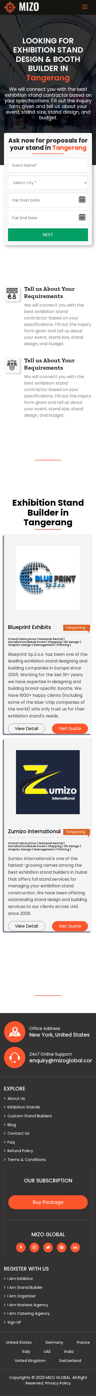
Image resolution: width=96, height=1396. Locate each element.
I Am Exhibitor (20, 1278)
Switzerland (70, 1361)
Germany (54, 1342)
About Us (16, 1098)
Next (48, 235)
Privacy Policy (58, 1383)
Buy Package (48, 1202)
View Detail (26, 728)
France (83, 1342)
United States (19, 1342)
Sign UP (14, 1322)
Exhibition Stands (23, 1107)
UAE (47, 1351)
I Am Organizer (21, 1296)
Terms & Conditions (26, 1159)
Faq (11, 1142)
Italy (26, 1351)
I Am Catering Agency (28, 1313)
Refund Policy (20, 1150)
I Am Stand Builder (24, 1287)
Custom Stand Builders (29, 1116)
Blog (11, 1124)
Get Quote (70, 728)
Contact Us (18, 1133)
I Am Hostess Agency (27, 1305)
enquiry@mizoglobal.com (60, 1061)
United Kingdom (30, 1361)
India (69, 1351)
